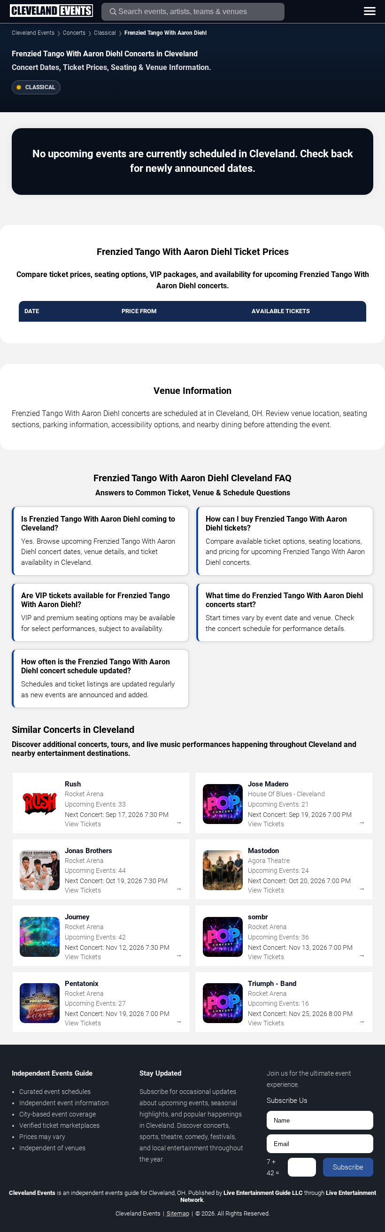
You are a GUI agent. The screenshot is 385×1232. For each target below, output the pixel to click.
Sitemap (178, 1213)
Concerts (74, 33)
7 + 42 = (273, 1167)
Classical (105, 33)
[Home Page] (51, 11)
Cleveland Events (33, 33)
